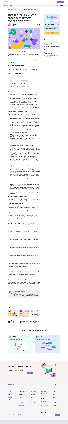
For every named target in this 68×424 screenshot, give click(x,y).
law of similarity (30, 187)
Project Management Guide (44, 392)
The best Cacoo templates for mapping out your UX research (52, 56)
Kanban (20, 397)
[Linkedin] (15, 414)
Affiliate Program (55, 399)
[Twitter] (14, 415)
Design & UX (12, 9)
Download (9, 400)
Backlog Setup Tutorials (33, 400)
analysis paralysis (32, 152)
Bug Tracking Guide (44, 393)
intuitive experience (24, 80)
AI (17, 1)
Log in (55, 1)
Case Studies (10, 397)
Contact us (61, 5)
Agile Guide (43, 398)
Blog (53, 394)
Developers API (32, 394)
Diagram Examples (33, 399)
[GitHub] (18, 414)
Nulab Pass (9, 394)
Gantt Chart (21, 399)
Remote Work (21, 400)
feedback (19, 271)
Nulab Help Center (33, 391)
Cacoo (9, 280)
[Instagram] (11, 414)
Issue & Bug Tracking (22, 394)
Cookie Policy (54, 405)
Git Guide (42, 395)
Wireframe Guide (44, 396)
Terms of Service (55, 407)
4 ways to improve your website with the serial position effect (23, 321)
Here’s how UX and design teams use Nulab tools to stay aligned (52, 53)
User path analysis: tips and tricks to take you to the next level (52, 40)
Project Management (22, 391)
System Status (32, 392)
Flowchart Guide (43, 408)
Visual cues (14, 95)
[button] (57, 384)
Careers (54, 392)
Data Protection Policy (56, 400)
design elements (30, 59)
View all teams (21, 405)
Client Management (22, 402)
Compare (31, 397)
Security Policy (55, 402)
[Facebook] (9, 414)
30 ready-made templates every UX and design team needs (51, 44)
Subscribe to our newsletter (46, 412)
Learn (9, 9)
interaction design (12, 301)
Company (54, 391)
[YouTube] (20, 414)
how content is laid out (34, 163)
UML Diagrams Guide (44, 405)
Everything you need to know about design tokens (52, 47)
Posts (16, 9)
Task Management (22, 392)
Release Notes (32, 402)
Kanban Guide (43, 401)
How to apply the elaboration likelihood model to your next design (34, 322)
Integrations (10, 399)
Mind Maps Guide (44, 407)
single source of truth (19, 107)
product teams (21, 216)
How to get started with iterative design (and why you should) (12, 321)
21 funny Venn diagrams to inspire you (51, 49)
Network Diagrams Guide (44, 403)
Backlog (9, 391)
